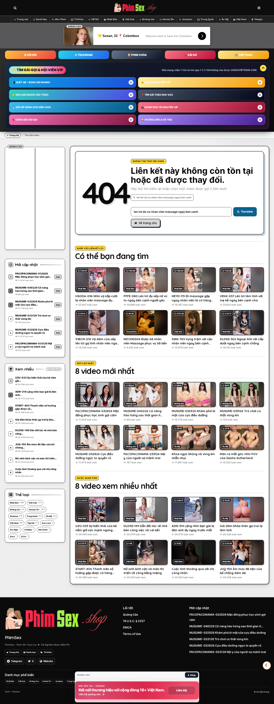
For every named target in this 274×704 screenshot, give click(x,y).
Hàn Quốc (44, 529)
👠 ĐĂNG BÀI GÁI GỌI (24, 119)
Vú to (24, 536)
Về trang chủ (148, 223)
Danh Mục (41, 19)
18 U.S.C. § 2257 (134, 621)
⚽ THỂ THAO (243, 54)
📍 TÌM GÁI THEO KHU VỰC (157, 94)
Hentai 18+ (168, 19)
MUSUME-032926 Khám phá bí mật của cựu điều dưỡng (227, 632)
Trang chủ (22, 19)
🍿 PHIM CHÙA (137, 54)
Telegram (259, 19)
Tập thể (32, 523)
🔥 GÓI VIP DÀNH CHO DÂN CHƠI (31, 107)
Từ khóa (48, 652)
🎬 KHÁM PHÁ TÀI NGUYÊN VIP (159, 107)
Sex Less (47, 523)
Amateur (187, 19)
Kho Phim (60, 19)
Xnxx (13, 536)
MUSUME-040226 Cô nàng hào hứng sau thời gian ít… (226, 626)
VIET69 (95, 19)
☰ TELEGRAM (83, 54)
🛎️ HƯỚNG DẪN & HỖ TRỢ (156, 119)
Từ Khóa (78, 19)
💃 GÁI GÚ (190, 54)
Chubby (29, 529)
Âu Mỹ (225, 19)
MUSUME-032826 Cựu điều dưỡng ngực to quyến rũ (225, 645)
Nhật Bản (112, 19)
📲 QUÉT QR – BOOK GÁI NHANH (31, 82)
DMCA (127, 627)
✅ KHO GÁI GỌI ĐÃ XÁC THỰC (30, 94)
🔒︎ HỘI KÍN (30, 54)
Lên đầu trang (262, 692)
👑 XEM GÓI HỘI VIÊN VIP (155, 82)
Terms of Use (132, 633)
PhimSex (13, 637)
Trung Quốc (207, 19)
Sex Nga (15, 529)
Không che (148, 19)
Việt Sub (129, 19)
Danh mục (31, 652)
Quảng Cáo (130, 614)
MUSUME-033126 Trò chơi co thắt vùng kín (218, 639)
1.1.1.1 (203, 70)
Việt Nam (241, 19)
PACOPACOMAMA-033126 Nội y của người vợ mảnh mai (227, 652)
